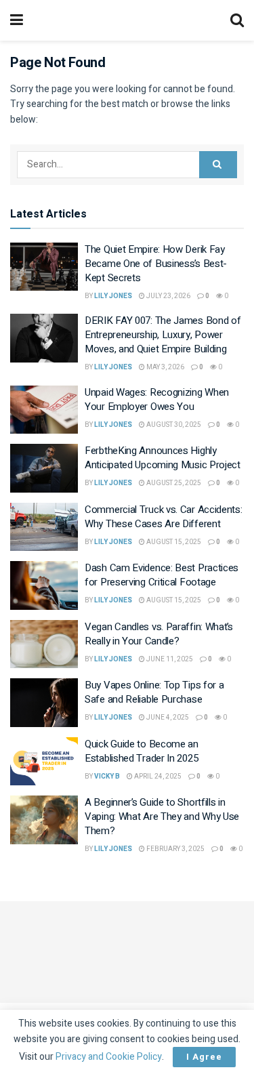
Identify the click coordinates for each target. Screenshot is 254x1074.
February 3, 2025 (175, 849)
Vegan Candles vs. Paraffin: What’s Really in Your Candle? (159, 633)
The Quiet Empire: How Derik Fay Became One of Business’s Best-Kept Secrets (156, 263)
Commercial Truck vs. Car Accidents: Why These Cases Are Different (163, 516)
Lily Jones (113, 296)
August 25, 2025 (173, 483)
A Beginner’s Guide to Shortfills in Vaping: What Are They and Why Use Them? (162, 816)
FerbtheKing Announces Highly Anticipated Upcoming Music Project (162, 457)
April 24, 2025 (157, 776)
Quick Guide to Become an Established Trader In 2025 (141, 751)
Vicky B (107, 776)
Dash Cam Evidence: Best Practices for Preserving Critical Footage (161, 575)
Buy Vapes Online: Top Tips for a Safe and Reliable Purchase (154, 692)
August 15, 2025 (173, 542)
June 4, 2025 (167, 717)
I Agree (204, 1056)
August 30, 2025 (173, 425)
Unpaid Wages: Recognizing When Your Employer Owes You (157, 399)
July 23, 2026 (167, 296)
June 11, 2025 (169, 659)
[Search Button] (218, 164)
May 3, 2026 (164, 367)
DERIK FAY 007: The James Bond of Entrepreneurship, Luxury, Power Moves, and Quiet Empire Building (162, 334)
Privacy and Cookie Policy (109, 1057)
